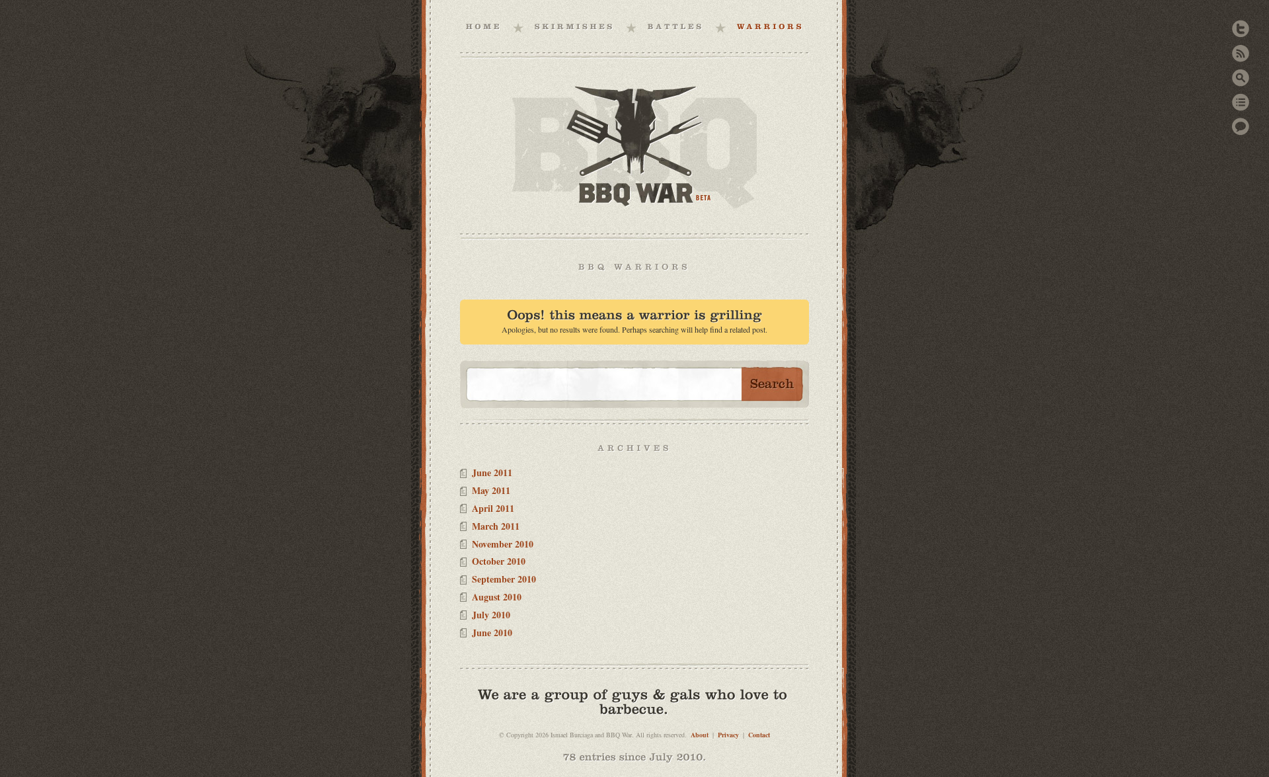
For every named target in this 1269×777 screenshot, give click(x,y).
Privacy (728, 734)
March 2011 (495, 526)
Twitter (1240, 29)
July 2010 (491, 615)
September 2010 (504, 579)
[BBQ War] (484, 26)
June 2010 (492, 632)
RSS (1240, 53)
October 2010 (498, 561)
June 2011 (492, 472)
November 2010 (502, 544)
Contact (759, 734)
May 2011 (491, 490)
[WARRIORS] (770, 26)
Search (1240, 78)
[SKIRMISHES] (575, 26)
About (700, 734)
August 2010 (496, 597)
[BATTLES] (676, 26)
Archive (1240, 102)
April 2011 (493, 508)
